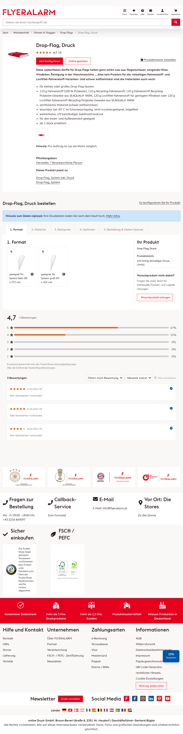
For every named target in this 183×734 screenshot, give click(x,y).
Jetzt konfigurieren (49, 61)
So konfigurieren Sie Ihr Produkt (159, 202)
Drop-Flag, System (48, 182)
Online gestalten (78, 61)
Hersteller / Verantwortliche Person (59, 162)
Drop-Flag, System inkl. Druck (55, 177)
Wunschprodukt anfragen (155, 297)
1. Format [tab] (16, 229)
